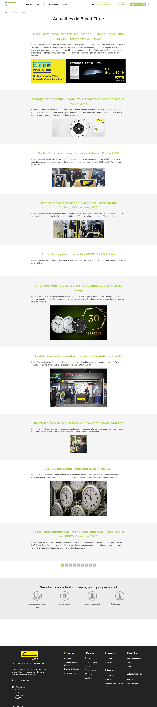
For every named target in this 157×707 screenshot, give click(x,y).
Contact (129, 666)
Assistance (103, 4)
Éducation (89, 658)
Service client (110, 675)
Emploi (129, 662)
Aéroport (88, 674)
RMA (107, 679)
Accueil (7, 12)
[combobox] (150, 4)
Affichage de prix (71, 673)
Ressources (53, 4)
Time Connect (119, 4)
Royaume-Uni (131, 683)
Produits (40, 4)
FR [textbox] (149, 4)
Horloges (67, 658)
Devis (92, 4)
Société (65, 4)
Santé (87, 666)
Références (109, 662)
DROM (128, 679)
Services (108, 658)
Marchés (29, 4)
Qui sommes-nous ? (134, 658)
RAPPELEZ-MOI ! (138, 4)
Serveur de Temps (71, 669)
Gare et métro (90, 670)
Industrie (88, 678)
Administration (91, 662)
